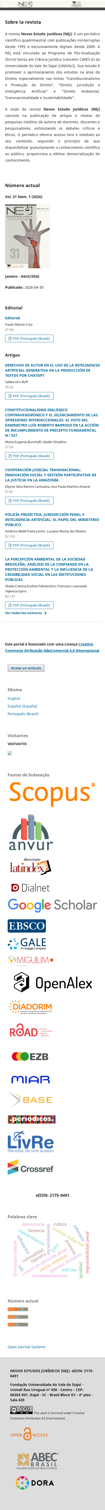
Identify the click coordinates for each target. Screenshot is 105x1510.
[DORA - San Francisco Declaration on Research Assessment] (33, 1496)
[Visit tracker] (10, 753)
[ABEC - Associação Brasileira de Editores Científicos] (37, 1471)
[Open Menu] (5, 5)
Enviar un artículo (26, 668)
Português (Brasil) (23, 713)
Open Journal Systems (26, 1346)
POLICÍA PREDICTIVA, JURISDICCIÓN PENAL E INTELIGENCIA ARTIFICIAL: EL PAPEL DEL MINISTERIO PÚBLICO (52, 519)
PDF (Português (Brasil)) (31, 338)
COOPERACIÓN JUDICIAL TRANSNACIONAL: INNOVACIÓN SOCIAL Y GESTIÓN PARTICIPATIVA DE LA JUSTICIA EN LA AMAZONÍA (50, 474)
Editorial (12, 317)
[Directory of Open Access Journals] (30, 1446)
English (14, 698)
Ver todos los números (23, 613)
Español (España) (22, 706)
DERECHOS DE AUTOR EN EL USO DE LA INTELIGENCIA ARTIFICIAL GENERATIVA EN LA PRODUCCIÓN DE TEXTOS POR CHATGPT (52, 370)
